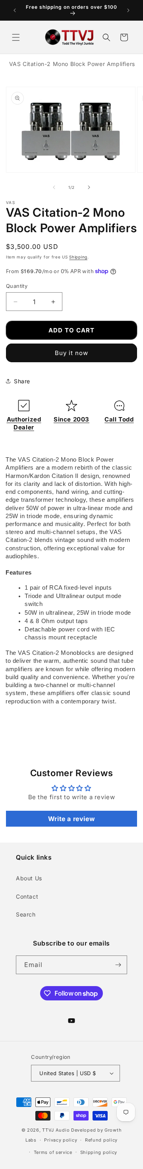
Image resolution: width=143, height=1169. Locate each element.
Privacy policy (60, 1140)
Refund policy (101, 1140)
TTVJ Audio (56, 1130)
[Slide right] (89, 187)
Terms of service (53, 1152)
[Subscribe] (118, 964)
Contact (27, 896)
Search (26, 914)
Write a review (71, 819)
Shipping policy (99, 1152)
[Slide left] (54, 187)
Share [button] (22, 381)
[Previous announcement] (14, 10)
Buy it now (71, 353)
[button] (16, 37)
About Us (29, 878)
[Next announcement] (128, 10)
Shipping (78, 256)
